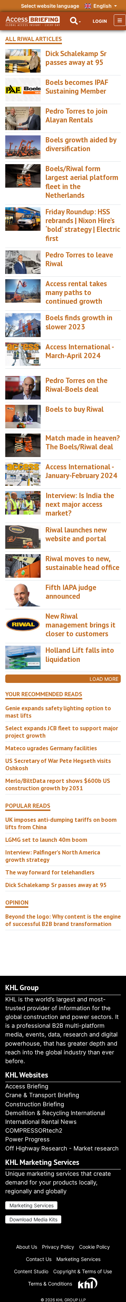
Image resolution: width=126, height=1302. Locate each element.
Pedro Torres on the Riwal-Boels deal (76, 385)
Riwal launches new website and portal (76, 534)
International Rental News (41, 1121)
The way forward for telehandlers (49, 872)
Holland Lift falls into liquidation (80, 654)
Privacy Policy (58, 1247)
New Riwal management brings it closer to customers (80, 624)
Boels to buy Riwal (75, 409)
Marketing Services (31, 1205)
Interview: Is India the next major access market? (80, 504)
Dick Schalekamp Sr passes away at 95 (76, 58)
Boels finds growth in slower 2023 (79, 322)
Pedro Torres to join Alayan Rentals (76, 115)
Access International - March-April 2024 (79, 351)
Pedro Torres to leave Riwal (79, 259)
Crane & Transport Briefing (42, 1095)
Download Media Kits (33, 1219)
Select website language (50, 6)
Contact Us (38, 1259)
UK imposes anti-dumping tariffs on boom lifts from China (61, 823)
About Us (26, 1247)
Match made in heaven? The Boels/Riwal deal (83, 442)
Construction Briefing (34, 1104)
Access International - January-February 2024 (81, 471)
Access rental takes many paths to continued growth (76, 292)
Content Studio (31, 1271)
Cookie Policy (94, 1247)
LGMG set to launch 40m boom (46, 839)
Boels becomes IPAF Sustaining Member (77, 87)
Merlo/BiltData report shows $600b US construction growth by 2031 (57, 784)
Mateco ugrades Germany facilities (51, 748)
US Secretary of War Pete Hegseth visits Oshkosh (58, 764)
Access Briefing (26, 1086)
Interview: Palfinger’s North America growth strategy (52, 856)
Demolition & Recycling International (55, 1112)
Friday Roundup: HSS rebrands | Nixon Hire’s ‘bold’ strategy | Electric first (83, 225)
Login (100, 21)
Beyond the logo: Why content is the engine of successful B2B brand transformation (63, 920)
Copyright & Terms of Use (82, 1271)
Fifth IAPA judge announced (71, 592)
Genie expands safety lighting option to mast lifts (58, 711)
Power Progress (27, 1139)
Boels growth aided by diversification (81, 144)
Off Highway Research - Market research (62, 1148)
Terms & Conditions (50, 1284)
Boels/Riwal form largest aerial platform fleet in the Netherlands (82, 182)
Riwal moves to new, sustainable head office (82, 563)
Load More (104, 679)
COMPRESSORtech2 (33, 1130)
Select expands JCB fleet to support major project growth (61, 731)
